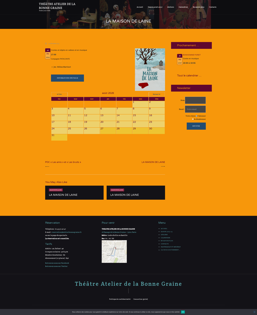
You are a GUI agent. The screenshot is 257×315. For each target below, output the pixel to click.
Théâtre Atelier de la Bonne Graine (128, 284)
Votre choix (191, 116)
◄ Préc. (59, 94)
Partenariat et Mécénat (171, 247)
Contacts (165, 244)
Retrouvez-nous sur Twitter (56, 266)
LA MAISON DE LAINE (63, 194)
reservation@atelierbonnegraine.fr (67, 232)
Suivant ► (157, 94)
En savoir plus (167, 241)
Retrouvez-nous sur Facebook (57, 263)
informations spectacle (67, 78)
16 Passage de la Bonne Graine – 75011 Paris (119, 232)
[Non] (254, 312)
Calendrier (165, 238)
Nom (183, 100)
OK (183, 312)
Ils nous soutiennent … (170, 250)
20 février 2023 (53, 43)
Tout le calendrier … (189, 76)
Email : (182, 109)
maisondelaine (56, 190)
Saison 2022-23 (166, 231)
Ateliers (164, 234)
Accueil (164, 228)
